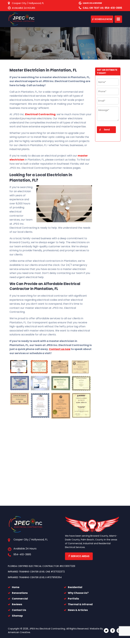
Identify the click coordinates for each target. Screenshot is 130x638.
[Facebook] (112, 630)
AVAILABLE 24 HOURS (23, 8)
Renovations (20, 593)
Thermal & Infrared (80, 604)
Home (15, 587)
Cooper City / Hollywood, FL (28, 3)
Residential (75, 587)
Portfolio (73, 598)
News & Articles (78, 610)
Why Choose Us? (78, 593)
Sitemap (17, 615)
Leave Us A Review (92, 3)
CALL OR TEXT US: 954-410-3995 (102, 8)
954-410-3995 (22, 554)
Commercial (20, 598)
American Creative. (19, 632)
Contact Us (19, 610)
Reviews (17, 604)
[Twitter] (106, 630)
